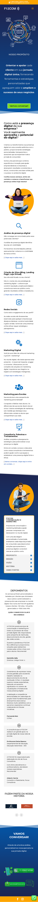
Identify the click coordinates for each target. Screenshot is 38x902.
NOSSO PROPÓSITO (19, 54)
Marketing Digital (12, 350)
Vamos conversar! (19, 106)
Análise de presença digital (17, 233)
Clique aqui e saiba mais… (14, 257)
